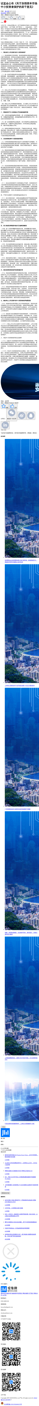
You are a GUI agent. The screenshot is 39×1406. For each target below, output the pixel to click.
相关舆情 (3, 13)
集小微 (7, 11)
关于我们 (31, 1293)
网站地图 (25, 1293)
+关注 (3, 1127)
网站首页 (3, 1293)
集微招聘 (14, 1293)
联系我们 (19, 1293)
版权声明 (9, 1293)
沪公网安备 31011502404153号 (13, 1404)
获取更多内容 (5, 1193)
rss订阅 (4, 1295)
